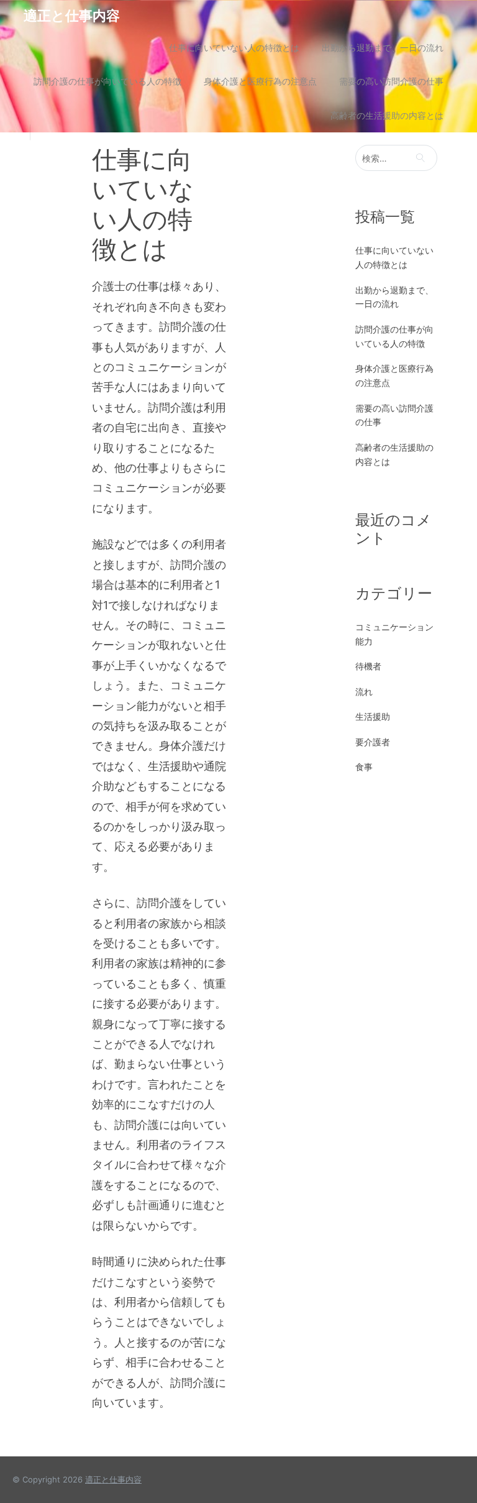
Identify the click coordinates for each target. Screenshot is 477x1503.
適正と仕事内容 (72, 15)
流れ (364, 691)
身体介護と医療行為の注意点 (260, 81)
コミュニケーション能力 (394, 634)
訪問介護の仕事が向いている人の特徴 (107, 81)
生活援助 (372, 716)
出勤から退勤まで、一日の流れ (382, 47)
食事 (364, 766)
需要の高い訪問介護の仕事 (391, 81)
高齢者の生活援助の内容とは (386, 115)
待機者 (368, 666)
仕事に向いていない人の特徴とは (234, 47)
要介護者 (372, 742)
